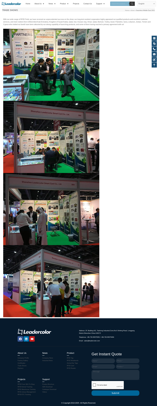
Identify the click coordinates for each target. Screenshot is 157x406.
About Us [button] (38, 4)
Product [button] (63, 4)
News (45, 353)
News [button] (51, 4)
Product (70, 353)
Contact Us (87, 4)
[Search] (132, 4)
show (132, 10)
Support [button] (99, 4)
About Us (22, 353)
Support (46, 379)
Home (28, 4)
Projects (76, 4)
